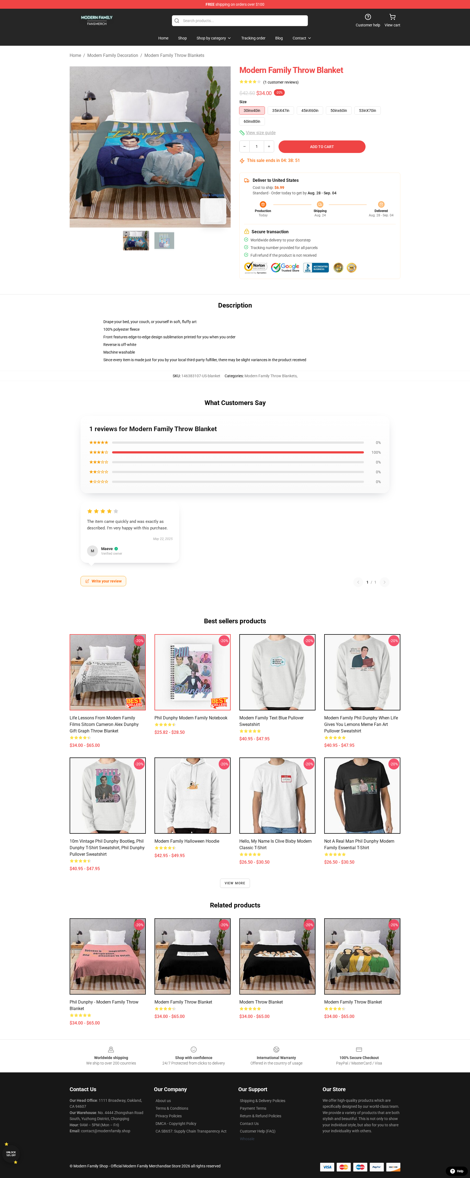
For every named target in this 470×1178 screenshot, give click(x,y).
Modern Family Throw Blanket (183, 1002)
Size (243, 102)
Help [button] (460, 1171)
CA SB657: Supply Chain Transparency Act (191, 1131)
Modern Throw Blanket (261, 1002)
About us (163, 1101)
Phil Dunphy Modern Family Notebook (190, 717)
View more (235, 883)
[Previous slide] (78, 147)
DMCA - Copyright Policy (176, 1123)
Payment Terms (253, 1108)
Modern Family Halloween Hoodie (186, 841)
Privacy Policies (169, 1116)
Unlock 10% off (11, 1154)
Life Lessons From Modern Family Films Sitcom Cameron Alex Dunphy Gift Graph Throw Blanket (104, 724)
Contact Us (249, 1123)
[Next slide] (222, 147)
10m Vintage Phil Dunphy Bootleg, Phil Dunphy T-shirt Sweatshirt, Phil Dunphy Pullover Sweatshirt (107, 848)
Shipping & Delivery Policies (262, 1101)
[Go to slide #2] (164, 240)
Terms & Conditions (172, 1108)
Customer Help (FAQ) (258, 1131)
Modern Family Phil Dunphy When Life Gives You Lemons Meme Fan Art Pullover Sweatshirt (361, 724)
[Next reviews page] (384, 582)
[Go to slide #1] (136, 240)
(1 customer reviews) (281, 82)
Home (75, 55)
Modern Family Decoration (112, 55)
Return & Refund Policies (260, 1116)
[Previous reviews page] (358, 582)
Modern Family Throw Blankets (174, 55)
